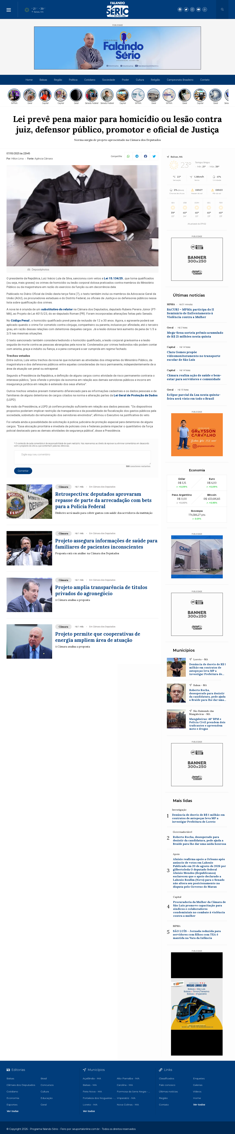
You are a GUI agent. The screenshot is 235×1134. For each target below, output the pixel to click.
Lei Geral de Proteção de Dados (136, 395)
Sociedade (108, 79)
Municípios (184, 650)
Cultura (140, 79)
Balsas (43, 79)
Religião (155, 79)
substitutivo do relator (57, 309)
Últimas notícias (189, 295)
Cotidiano (89, 79)
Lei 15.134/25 (113, 278)
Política (73, 79)
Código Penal (20, 320)
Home (29, 79)
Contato (205, 79)
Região (58, 79)
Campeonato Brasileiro (180, 79)
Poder (125, 79)
